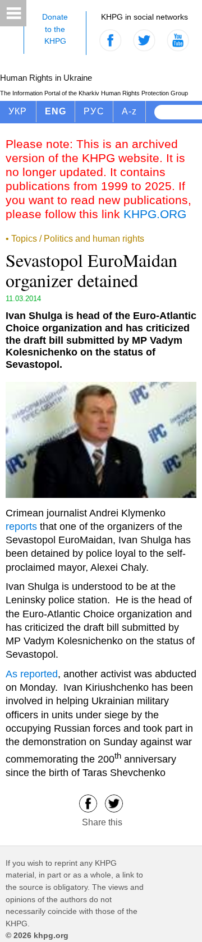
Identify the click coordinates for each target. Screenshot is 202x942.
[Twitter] (114, 802)
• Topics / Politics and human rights (75, 238)
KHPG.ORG (154, 213)
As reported (32, 674)
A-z (129, 111)
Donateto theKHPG (55, 28)
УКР (17, 111)
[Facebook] (88, 802)
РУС (94, 111)
